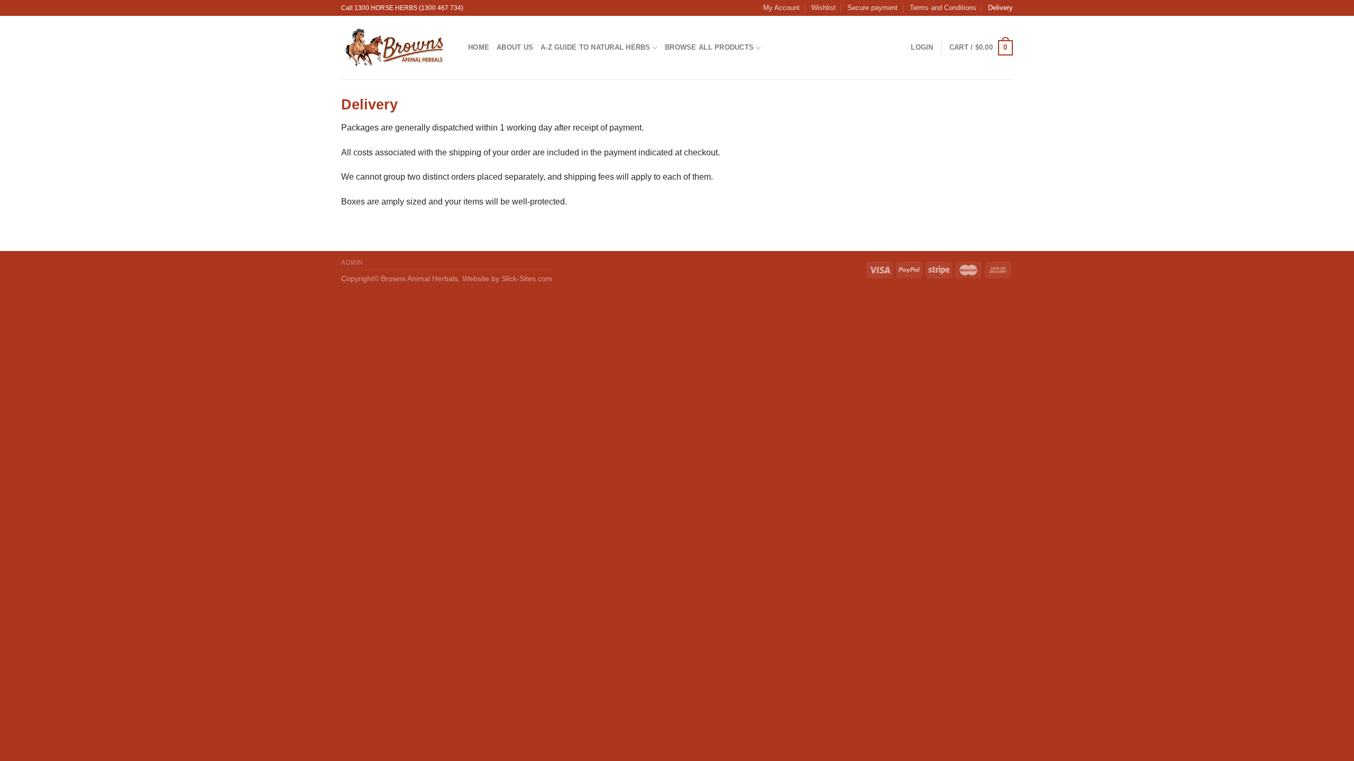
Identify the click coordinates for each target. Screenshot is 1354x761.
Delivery (1000, 8)
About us (515, 47)
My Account (781, 8)
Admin (352, 262)
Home (478, 47)
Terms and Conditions (943, 8)
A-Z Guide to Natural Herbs (596, 47)
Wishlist (823, 8)
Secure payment (872, 8)
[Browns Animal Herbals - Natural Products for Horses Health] (396, 47)
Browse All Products (709, 47)
